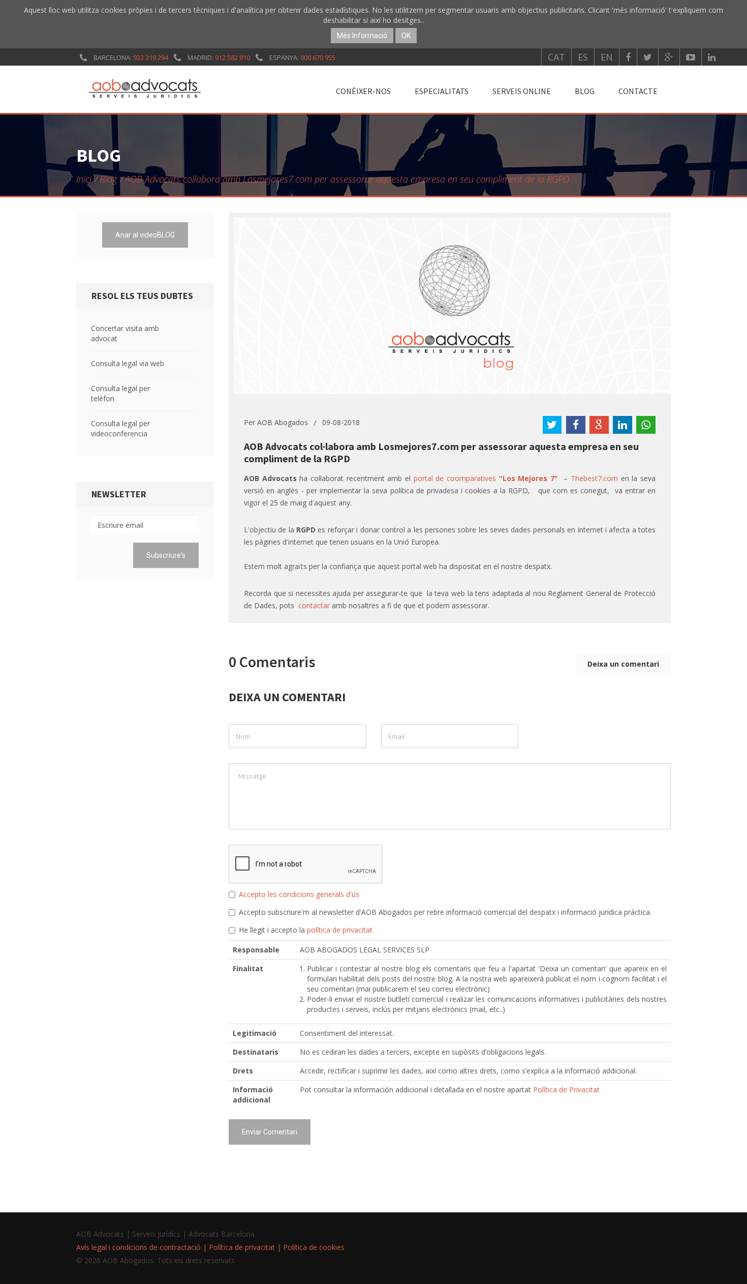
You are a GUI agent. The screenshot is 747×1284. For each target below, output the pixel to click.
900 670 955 (317, 57)
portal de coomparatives (456, 478)
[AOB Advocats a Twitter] (647, 57)
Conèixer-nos (363, 91)
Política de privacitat (242, 1247)
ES (583, 57)
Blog (585, 91)
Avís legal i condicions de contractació (138, 1247)
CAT (556, 57)
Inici (83, 179)
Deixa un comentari (623, 664)
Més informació (362, 36)
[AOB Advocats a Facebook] (628, 57)
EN (607, 57)
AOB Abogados (282, 422)
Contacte (638, 91)
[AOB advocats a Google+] (669, 57)
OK (406, 36)
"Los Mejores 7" (528, 478)
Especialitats (442, 91)
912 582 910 (232, 57)
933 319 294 (150, 57)
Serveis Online (521, 91)
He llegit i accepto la (305, 930)
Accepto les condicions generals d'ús (299, 894)
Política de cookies (314, 1247)
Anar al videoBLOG (145, 235)
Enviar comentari (269, 1132)
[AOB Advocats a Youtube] (690, 57)
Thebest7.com (596, 478)
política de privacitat (339, 930)
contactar (314, 605)
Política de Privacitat (566, 1089)
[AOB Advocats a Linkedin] (712, 57)
